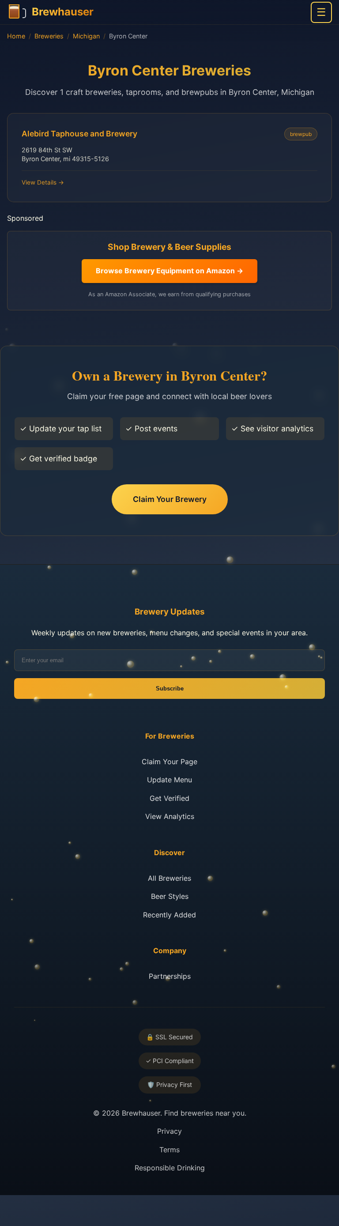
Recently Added (169, 914)
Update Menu (169, 779)
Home (16, 36)
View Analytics (169, 816)
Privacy (169, 1131)
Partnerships (170, 976)
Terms (169, 1149)
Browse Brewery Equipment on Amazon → (169, 270)
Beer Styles (169, 896)
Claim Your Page (169, 761)
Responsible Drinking (170, 1167)
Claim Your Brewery (170, 499)
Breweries (49, 36)
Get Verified (169, 798)
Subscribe (170, 688)
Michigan (86, 36)
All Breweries (169, 878)
